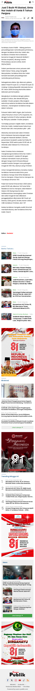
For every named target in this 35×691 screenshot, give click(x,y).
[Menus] (2, 2)
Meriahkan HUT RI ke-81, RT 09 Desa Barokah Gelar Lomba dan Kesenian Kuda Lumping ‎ (18, 482)
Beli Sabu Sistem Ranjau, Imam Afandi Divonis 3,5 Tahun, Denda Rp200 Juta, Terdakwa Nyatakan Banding (23, 271)
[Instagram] (15, 680)
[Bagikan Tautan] (24, 18)
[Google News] (23, 680)
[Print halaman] (32, 18)
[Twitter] (11, 680)
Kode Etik (21, 684)
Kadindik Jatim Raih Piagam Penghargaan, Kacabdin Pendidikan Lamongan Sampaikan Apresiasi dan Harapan (16, 408)
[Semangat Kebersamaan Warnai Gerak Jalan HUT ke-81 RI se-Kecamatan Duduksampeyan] (6, 293)
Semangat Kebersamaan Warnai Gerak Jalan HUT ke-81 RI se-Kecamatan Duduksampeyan (22, 295)
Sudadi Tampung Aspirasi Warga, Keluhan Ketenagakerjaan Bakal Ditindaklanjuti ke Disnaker (23, 608)
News (14, 253)
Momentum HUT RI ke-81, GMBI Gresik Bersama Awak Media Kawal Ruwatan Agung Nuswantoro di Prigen (18, 489)
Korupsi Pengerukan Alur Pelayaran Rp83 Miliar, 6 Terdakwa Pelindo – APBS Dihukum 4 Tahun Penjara (19, 509)
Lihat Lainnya (16, 427)
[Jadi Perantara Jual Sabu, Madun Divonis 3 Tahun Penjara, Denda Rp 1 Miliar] (6, 281)
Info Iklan (26, 687)
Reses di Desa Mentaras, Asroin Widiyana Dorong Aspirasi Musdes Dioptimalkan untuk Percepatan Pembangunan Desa (16, 415)
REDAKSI (13, 684)
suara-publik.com (10, 17)
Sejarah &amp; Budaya (20, 314)
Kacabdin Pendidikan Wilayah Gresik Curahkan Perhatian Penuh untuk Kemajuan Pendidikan (17, 422)
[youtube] (19, 680)
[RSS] (27, 680)
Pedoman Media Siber (13, 687)
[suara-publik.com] (8, 2)
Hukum (15, 265)
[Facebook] (7, 680)
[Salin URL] (28, 18)
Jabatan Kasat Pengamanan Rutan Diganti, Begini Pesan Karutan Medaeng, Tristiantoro (16, 402)
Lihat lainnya (16, 616)
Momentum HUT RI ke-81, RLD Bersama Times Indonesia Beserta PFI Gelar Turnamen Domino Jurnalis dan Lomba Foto (22, 308)
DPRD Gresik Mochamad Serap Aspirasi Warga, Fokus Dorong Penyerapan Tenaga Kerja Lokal (23, 258)
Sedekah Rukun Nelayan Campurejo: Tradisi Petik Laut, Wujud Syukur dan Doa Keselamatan (22, 319)
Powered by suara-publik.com (17, 689)
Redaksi (10, 233)
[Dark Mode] (30, 2)
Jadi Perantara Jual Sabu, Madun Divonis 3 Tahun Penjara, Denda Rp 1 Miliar (23, 282)
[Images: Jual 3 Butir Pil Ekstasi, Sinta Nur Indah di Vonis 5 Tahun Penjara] (17, 29)
